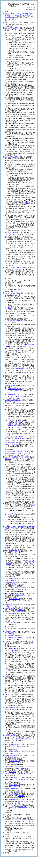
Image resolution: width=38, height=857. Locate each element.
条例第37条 (12, 772)
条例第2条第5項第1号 (15, 389)
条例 (32, 22)
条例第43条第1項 (14, 799)
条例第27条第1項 (14, 599)
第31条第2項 (22, 527)
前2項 (7, 694)
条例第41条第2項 (10, 788)
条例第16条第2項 (13, 321)
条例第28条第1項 (14, 648)
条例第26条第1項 (14, 593)
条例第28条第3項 (14, 707)
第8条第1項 (26, 820)
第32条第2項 (25, 457)
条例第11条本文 (16, 267)
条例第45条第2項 (14, 805)
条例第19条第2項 (14, 457)
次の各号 (7, 236)
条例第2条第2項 (13, 28)
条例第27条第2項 (10, 604)
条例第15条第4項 (13, 293)
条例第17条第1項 (10, 385)
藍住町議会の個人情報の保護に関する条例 (19, 15)
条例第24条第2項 (10, 582)
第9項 (18, 396)
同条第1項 (12, 613)
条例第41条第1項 (14, 785)
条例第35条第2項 (14, 761)
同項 (18, 821)
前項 (20, 508)
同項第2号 (15, 390)
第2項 (21, 608)
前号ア (9, 427)
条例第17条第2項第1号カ (24, 368)
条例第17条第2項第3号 (12, 437)
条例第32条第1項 (14, 744)
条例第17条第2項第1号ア (17, 422)
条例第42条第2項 (14, 794)
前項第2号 (8, 676)
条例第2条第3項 (13, 157)
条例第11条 (11, 232)
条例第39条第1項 (14, 777)
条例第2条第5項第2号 (21, 438)
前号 (9, 308)
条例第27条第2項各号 (15, 637)
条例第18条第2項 (10, 527)
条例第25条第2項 (14, 588)
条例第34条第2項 (10, 755)
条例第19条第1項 (13, 451)
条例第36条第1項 (14, 766)
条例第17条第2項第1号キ (13, 403)
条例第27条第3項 (10, 641)
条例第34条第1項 (14, 751)
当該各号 (13, 652)
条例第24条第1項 (14, 551)
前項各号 (17, 269)
